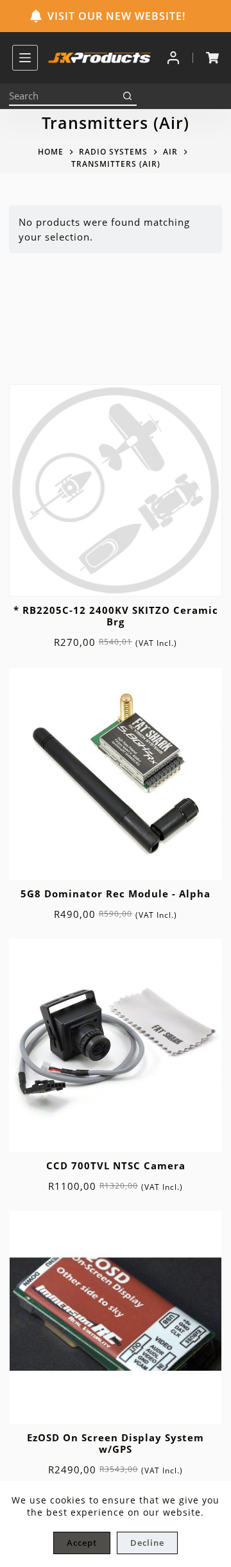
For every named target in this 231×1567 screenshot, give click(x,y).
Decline (147, 1542)
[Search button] (127, 96)
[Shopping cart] (212, 57)
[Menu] (25, 58)
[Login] (173, 57)
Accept (82, 1542)
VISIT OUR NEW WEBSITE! (116, 16)
